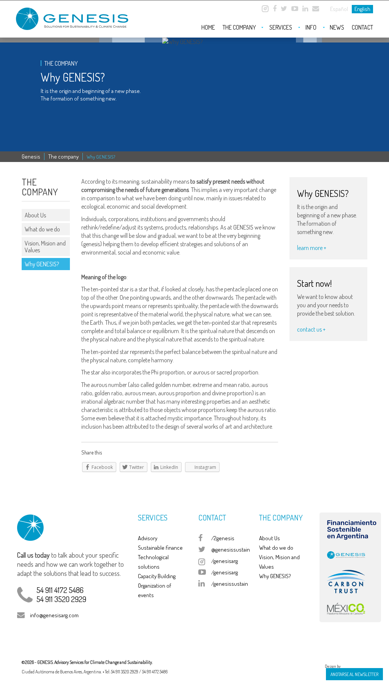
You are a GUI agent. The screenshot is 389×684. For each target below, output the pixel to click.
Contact (362, 27)
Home (208, 27)
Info (310, 27)
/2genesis (222, 538)
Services (280, 27)
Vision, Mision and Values (45, 246)
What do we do (42, 229)
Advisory (147, 538)
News (337, 27)
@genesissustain (230, 549)
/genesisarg (224, 560)
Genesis (31, 156)
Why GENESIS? (42, 264)
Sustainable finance (160, 547)
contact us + (311, 329)
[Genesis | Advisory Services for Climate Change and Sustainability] (73, 15)
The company (239, 27)
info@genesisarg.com (54, 615)
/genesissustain (229, 583)
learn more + (311, 248)
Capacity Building (157, 576)
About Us (35, 215)
